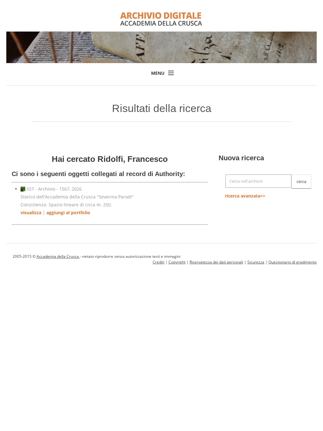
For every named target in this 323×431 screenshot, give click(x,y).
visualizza (31, 213)
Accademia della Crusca (58, 256)
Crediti (158, 262)
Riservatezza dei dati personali (216, 262)
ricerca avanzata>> (245, 196)
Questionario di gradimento (292, 262)
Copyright (176, 262)
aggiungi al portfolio (68, 213)
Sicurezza (255, 262)
